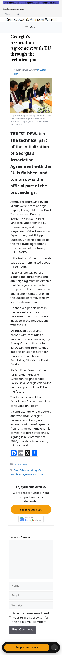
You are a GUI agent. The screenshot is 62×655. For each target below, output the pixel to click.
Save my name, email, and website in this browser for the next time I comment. (30, 617)
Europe (17, 464)
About (7, 14)
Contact (16, 14)
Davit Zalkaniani (22, 470)
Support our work (31, 509)
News (25, 464)
